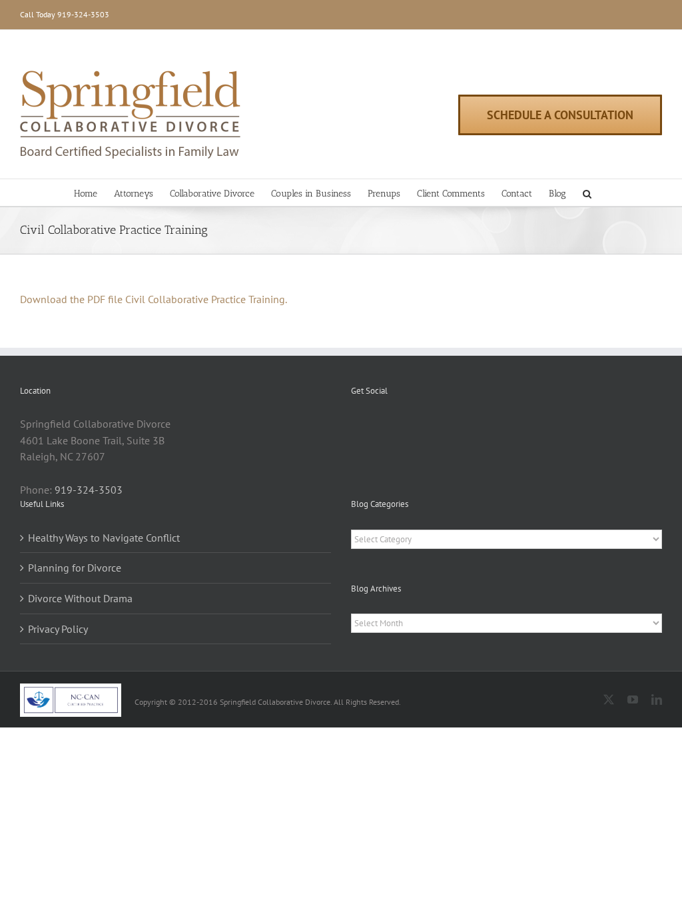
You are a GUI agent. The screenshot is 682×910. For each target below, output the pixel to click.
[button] (587, 192)
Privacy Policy (58, 629)
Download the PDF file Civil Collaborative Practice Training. (153, 299)
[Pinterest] (373, 424)
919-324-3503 (83, 14)
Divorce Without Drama (80, 598)
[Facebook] (355, 424)
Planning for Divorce (74, 567)
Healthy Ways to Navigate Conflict (104, 537)
